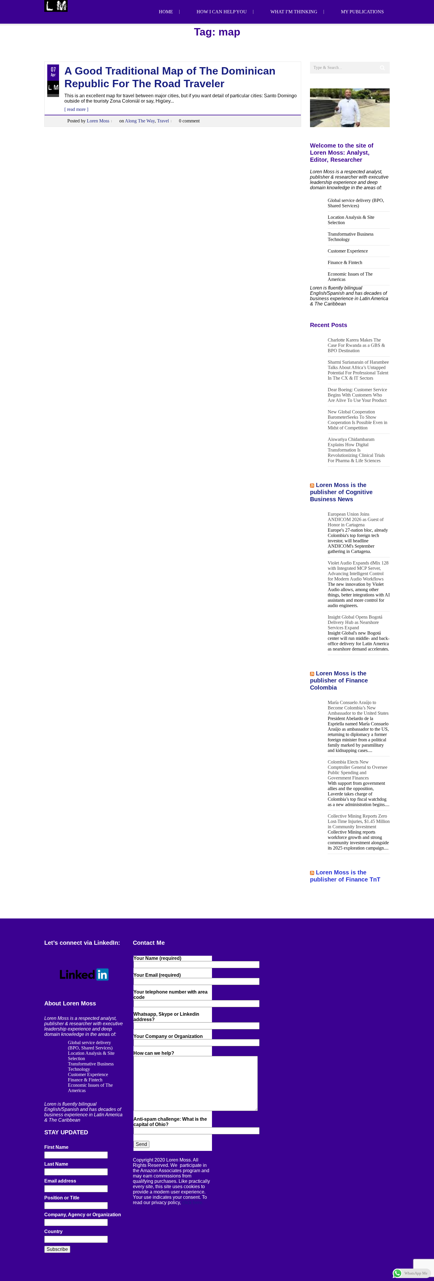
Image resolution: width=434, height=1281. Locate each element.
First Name (56, 1147)
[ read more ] (76, 109)
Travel (163, 120)
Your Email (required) (157, 975)
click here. (192, 1202)
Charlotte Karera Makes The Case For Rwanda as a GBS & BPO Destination (356, 345)
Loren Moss (98, 120)
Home (166, 11)
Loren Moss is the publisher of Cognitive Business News (341, 492)
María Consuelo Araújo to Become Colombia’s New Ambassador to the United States (358, 708)
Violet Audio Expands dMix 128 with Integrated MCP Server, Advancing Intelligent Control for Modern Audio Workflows (358, 570)
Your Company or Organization (168, 1036)
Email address (60, 1180)
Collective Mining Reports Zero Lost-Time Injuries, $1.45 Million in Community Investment (359, 821)
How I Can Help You (222, 11)
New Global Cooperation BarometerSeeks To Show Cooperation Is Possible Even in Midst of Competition (357, 419)
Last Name (56, 1164)
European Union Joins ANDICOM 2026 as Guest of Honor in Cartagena (356, 519)
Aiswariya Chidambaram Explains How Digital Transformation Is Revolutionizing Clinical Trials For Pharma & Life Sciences (356, 450)
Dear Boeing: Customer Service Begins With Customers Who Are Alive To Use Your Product (357, 395)
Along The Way (140, 120)
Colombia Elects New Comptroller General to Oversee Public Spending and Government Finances (357, 769)
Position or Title (61, 1197)
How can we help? (153, 1053)
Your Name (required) (157, 958)
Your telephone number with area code (170, 994)
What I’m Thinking (293, 11)
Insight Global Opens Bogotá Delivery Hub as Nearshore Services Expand (355, 622)
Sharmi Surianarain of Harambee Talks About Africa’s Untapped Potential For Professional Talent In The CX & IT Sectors (358, 370)
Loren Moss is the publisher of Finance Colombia (339, 680)
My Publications (362, 11)
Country (53, 1231)
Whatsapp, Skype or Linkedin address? (166, 1017)
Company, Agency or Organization (82, 1214)
